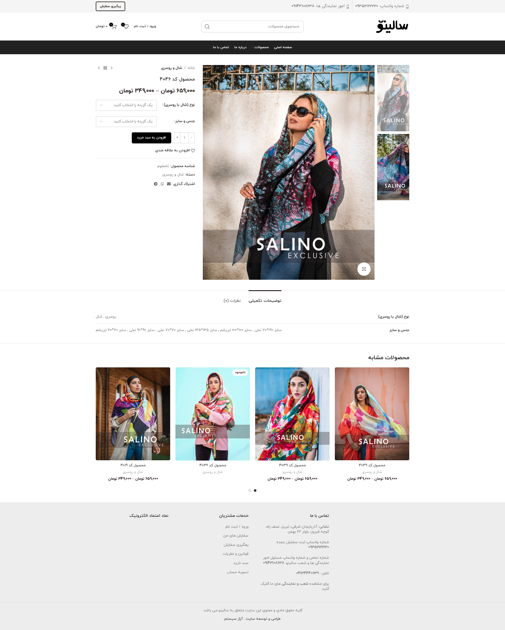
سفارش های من (236, 535)
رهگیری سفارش (236, 544)
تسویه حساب (238, 572)
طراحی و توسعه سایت (263, 618)
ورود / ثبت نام (237, 526)
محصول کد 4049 (372, 465)
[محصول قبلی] (111, 68)
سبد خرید (241, 563)
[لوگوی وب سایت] (392, 26)
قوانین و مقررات (236, 553)
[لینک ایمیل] (168, 184)
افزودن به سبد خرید (151, 137)
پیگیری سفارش (110, 6)
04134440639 (307, 573)
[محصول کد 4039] (292, 414)
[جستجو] (207, 27)
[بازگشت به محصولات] (105, 68)
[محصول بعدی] (99, 68)
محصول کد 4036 (212, 465)
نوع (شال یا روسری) (179, 104)
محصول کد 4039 (292, 465)
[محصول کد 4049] (372, 413)
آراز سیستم (233, 618)
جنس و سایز (185, 121)
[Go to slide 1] (255, 490)
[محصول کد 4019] (133, 413)
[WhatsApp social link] (162, 184)
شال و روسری (171, 68)
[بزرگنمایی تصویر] (364, 269)
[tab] (265, 298)
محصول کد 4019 (133, 465)
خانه (191, 68)
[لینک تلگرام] (155, 184)
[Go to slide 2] (250, 490)
